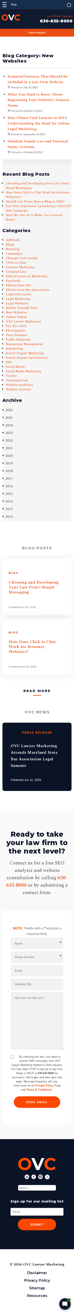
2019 (7, 463)
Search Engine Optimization (27, 357)
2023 (7, 433)
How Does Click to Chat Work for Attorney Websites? (38, 194)
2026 (7, 410)
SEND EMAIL (37, 1102)
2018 (7, 471)
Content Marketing (20, 267)
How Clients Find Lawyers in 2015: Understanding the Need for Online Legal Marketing (38, 123)
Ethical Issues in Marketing (26, 276)
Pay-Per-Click (16, 325)
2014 (7, 501)
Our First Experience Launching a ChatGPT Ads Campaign (39, 208)
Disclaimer (37, 1273)
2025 (7, 417)
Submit (37, 1224)
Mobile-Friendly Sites (22, 307)
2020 (7, 455)
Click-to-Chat (16, 262)
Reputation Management (24, 344)
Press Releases (16, 335)
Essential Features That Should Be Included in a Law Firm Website (37, 79)
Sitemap (37, 1288)
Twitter (11, 375)
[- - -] (4, 4)
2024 (7, 425)
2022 (7, 440)
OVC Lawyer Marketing (23, 321)
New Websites (16, 312)
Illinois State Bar (18, 285)
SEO (9, 362)
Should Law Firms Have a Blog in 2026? (35, 201)
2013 (7, 509)
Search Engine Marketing (25, 353)
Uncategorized (17, 380)
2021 (7, 448)
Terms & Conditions (39, 1089)
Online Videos (16, 316)
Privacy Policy (45, 1085)
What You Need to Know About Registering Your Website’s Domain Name (38, 100)
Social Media (15, 366)
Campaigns (14, 253)
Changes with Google (22, 258)
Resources (37, 1295)
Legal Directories (18, 294)
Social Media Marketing (23, 371)
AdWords (13, 239)
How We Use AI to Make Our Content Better (34, 217)
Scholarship (14, 348)
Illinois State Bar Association (27, 289)
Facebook (13, 280)
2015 (7, 494)
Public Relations (18, 339)
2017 (7, 478)
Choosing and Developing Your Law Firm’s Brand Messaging (37, 185)
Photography (15, 330)
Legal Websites (17, 303)
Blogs (10, 244)
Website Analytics (19, 384)
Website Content (18, 389)
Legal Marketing (18, 298)
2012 (7, 516)
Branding (13, 249)
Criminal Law (16, 271)
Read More (37, 691)
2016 (7, 486)
